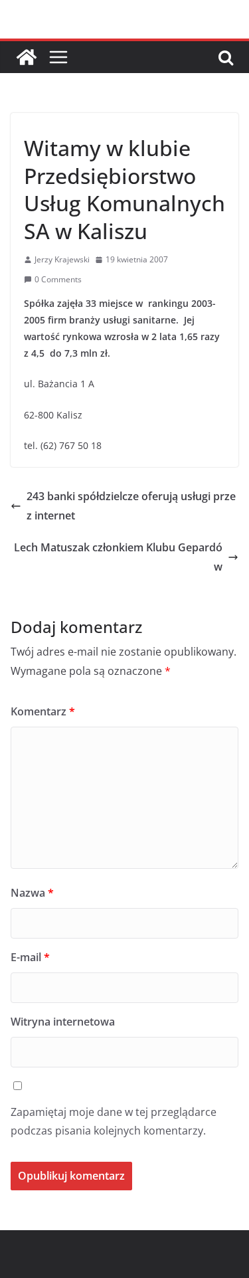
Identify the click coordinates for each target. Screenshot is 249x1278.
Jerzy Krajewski (62, 259)
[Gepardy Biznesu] (26, 57)
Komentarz (43, 711)
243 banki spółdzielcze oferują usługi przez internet (131, 506)
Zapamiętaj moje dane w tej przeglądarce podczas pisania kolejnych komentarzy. (113, 1122)
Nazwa (32, 892)
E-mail (30, 957)
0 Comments (58, 279)
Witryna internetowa (63, 1021)
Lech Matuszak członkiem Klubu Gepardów (118, 557)
